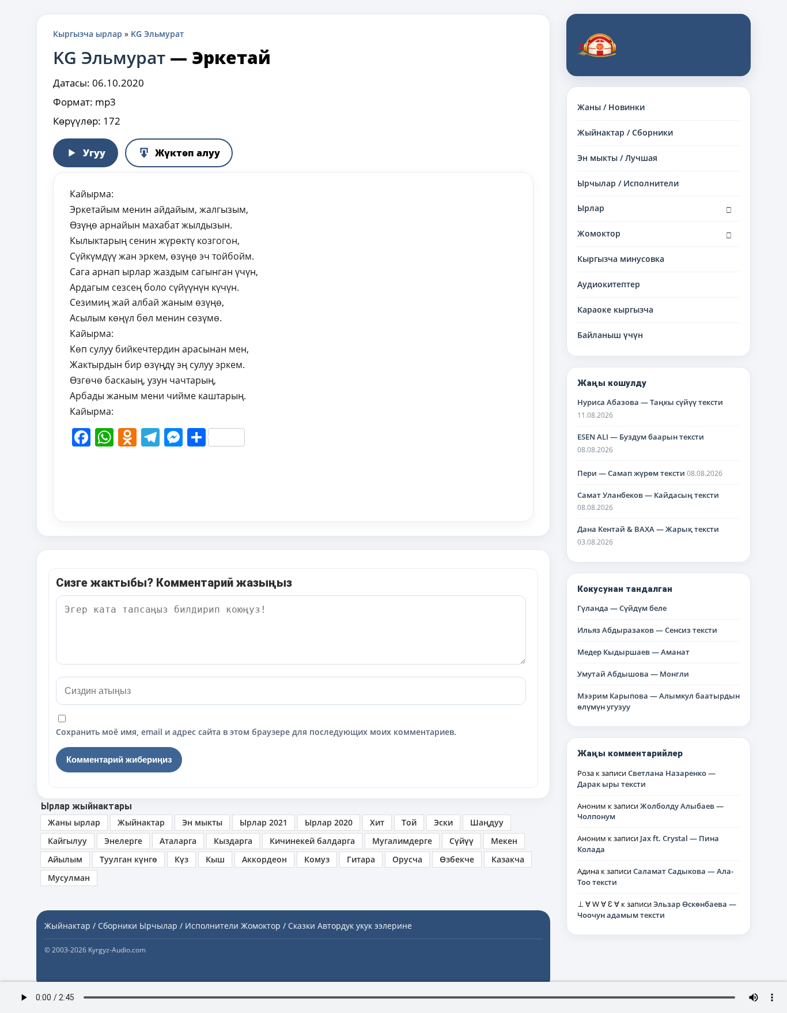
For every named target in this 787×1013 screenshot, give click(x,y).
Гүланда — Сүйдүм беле (622, 608)
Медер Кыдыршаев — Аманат (633, 652)
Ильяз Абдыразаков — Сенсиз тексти (647, 630)
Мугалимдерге (402, 840)
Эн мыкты (202, 822)
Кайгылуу (67, 840)
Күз (181, 859)
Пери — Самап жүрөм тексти (631, 473)
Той (409, 822)
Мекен (504, 840)
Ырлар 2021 (263, 822)
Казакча (507, 859)
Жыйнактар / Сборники (625, 132)
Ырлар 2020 (329, 822)
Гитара (361, 859)
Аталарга (178, 840)
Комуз (317, 859)
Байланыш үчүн (610, 334)
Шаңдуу (487, 822)
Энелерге (123, 840)
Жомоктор (598, 233)
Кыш (215, 859)
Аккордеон (264, 859)
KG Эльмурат (157, 33)
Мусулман (69, 877)
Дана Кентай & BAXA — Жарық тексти (648, 529)
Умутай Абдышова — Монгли (633, 674)
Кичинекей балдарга (312, 840)
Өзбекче (457, 859)
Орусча (407, 859)
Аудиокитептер (608, 284)
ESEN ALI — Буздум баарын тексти (640, 437)
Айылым (65, 859)
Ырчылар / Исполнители (628, 183)
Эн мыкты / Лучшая (617, 157)
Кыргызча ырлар (87, 33)
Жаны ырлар (74, 822)
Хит (377, 822)
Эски (443, 822)
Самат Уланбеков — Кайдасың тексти (648, 495)
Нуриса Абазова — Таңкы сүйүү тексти (650, 402)
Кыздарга (233, 840)
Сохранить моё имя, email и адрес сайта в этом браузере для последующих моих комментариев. (256, 731)
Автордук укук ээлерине (364, 925)
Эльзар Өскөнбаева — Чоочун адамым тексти (656, 909)
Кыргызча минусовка (620, 258)
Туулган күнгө (128, 859)
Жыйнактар (141, 822)
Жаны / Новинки (611, 107)
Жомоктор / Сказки (278, 925)
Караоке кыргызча (615, 309)
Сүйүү (461, 840)
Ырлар (590, 207)
